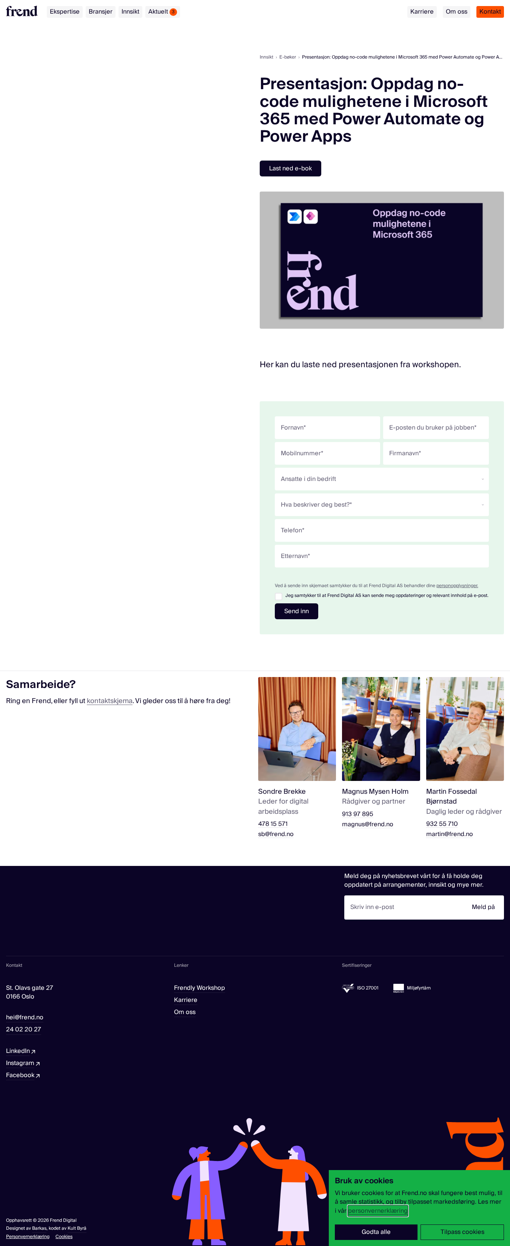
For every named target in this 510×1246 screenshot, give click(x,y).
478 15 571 (273, 824)
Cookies (63, 1237)
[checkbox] (278, 596)
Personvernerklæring (27, 1237)
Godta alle (376, 1232)
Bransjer (100, 11)
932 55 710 (442, 824)
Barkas (39, 1228)
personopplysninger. (457, 586)
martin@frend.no (449, 834)
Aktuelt (161, 11)
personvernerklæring (378, 1211)
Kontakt (490, 11)
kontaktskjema (110, 701)
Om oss (456, 11)
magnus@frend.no (367, 824)
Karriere (422, 11)
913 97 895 (357, 814)
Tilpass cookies (462, 1232)
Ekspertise (65, 11)
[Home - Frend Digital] (22, 11)
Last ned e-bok (290, 168)
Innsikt (130, 11)
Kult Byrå (77, 1228)
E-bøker (287, 57)
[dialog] (419, 1208)
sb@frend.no (276, 834)
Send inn (296, 611)
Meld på (483, 907)
